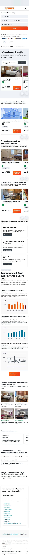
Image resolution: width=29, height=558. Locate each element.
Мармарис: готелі (8, 515)
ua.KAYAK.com (5, 533)
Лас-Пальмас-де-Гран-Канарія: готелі (12, 523)
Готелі (11, 533)
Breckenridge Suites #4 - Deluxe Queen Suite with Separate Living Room (11, 162)
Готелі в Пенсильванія (13, 534)
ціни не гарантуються (6, 544)
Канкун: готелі (7, 517)
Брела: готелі (7, 519)
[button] (2, 8)
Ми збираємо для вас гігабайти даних (11, 551)
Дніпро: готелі (7, 513)
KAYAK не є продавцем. (8, 549)
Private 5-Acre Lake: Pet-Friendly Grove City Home (11, 121)
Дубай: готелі (7, 503)
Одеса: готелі (7, 511)
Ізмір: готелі (6, 521)
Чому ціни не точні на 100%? (9, 554)
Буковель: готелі (7, 505)
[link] (7, 234)
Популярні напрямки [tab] (8, 495)
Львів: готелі (6, 507)
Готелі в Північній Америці (19, 533)
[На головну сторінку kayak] (9, 8)
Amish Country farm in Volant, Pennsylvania (11, 201)
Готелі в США (5, 534)
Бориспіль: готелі (8, 509)
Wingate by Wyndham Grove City (10, 79)
